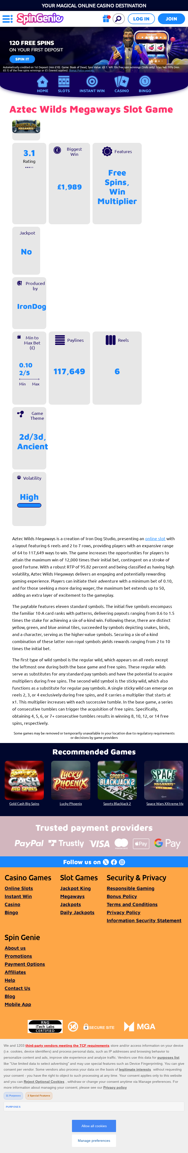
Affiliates (15, 972)
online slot (155, 538)
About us (15, 948)
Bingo (145, 90)
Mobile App (18, 1004)
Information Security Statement (144, 920)
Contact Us (17, 988)
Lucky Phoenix (71, 803)
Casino (122, 90)
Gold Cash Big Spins (24, 803)
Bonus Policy (122, 896)
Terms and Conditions (132, 904)
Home (42, 90)
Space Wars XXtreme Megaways (164, 803)
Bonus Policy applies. (81, 70)
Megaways (72, 896)
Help (10, 980)
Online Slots (19, 888)
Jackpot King (75, 888)
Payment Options (25, 964)
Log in (141, 18)
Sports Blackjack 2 (117, 803)
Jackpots (70, 904)
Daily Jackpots (77, 912)
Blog (10, 996)
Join (171, 18)
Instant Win (92, 90)
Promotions (18, 956)
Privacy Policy (124, 912)
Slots (64, 90)
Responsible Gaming (130, 888)
